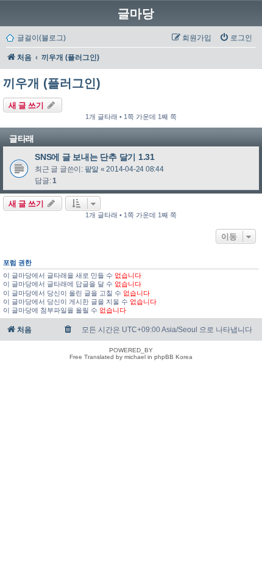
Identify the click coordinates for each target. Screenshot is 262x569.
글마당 (136, 13)
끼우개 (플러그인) (52, 83)
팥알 (92, 169)
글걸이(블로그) (41, 38)
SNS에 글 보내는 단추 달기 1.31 (95, 157)
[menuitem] (235, 38)
